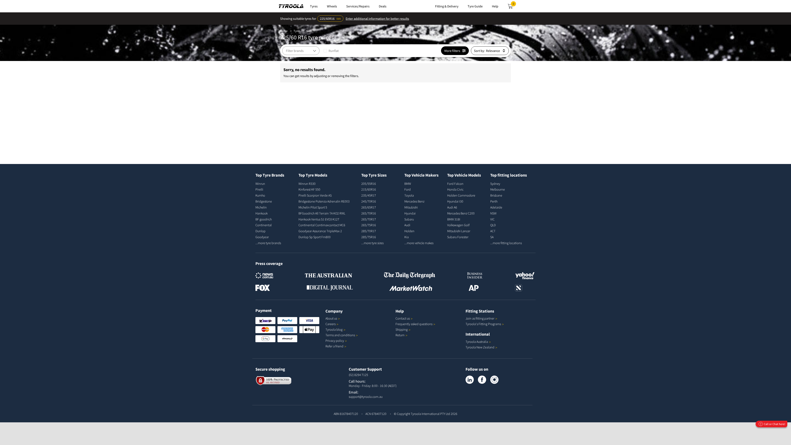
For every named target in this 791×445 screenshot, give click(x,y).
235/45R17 (368, 195)
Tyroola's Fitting (483, 324)
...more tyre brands (268, 243)
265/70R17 (368, 219)
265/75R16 (368, 225)
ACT (492, 231)
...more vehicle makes (418, 243)
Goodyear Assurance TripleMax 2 (320, 231)
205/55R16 (368, 184)
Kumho (260, 195)
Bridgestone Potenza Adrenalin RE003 (324, 201)
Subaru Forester (457, 237)
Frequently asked (414, 324)
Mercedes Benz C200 (461, 213)
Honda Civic (455, 189)
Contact (403, 318)
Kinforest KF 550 (309, 189)
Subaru (409, 219)
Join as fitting (480, 318)
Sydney (495, 184)
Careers (330, 324)
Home (284, 31)
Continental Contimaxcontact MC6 (321, 225)
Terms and (340, 335)
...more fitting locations (506, 243)
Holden (409, 231)
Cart (514, 5)
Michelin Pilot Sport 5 (312, 207)
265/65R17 (368, 207)
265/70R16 (368, 213)
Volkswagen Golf (458, 225)
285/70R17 (368, 231)
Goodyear (262, 237)
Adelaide (496, 207)
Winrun (260, 184)
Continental (263, 225)
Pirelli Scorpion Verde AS (315, 195)
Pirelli (259, 189)
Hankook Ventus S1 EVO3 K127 (318, 219)
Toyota (409, 195)
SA (492, 237)
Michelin (261, 207)
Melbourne (497, 189)
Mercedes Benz (414, 201)
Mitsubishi (411, 207)
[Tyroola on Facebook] (482, 380)
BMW (407, 184)
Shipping (402, 329)
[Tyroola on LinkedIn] (470, 380)
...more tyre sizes (372, 243)
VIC (492, 219)
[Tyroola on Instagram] (494, 380)
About (331, 318)
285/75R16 (368, 237)
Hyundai (410, 213)
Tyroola (334, 329)
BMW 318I (453, 219)
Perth (493, 201)
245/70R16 (368, 201)
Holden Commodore (461, 195)
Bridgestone (263, 201)
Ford (407, 189)
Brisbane (496, 195)
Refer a (334, 346)
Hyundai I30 (455, 201)
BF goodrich (263, 219)
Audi (407, 225)
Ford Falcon (455, 184)
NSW (493, 213)
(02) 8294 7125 (358, 375)
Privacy (334, 340)
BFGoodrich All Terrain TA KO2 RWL (321, 213)
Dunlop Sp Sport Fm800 (314, 237)
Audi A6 (452, 207)
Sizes (309, 31)
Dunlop (260, 231)
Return (400, 335)
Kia (406, 237)
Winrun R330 (307, 184)
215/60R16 (368, 189)
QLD (493, 225)
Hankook (261, 213)
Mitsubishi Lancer (458, 231)
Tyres (297, 31)
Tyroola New (480, 347)
